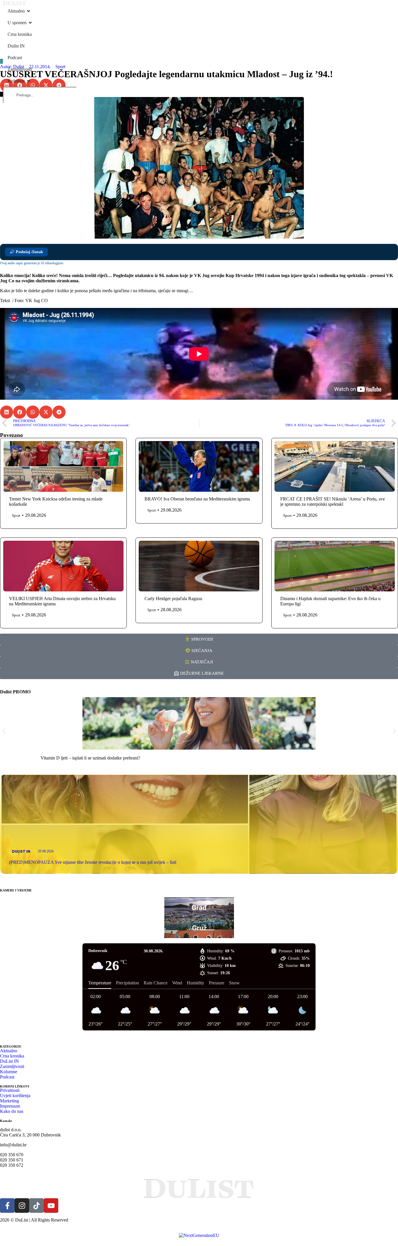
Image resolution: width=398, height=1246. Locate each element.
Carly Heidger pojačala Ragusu (173, 598)
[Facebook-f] (7, 1205)
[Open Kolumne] (28, 80)
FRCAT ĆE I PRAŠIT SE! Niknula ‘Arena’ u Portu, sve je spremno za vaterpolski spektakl (332, 501)
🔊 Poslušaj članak (26, 252)
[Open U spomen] (30, 22)
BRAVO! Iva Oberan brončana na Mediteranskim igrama (197, 498)
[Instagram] (22, 1205)
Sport (60, 66)
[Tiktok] (36, 1205)
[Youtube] (51, 1205)
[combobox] (40, 95)
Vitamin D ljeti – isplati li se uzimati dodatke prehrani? (90, 757)
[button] (45, 85)
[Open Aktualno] (28, 11)
